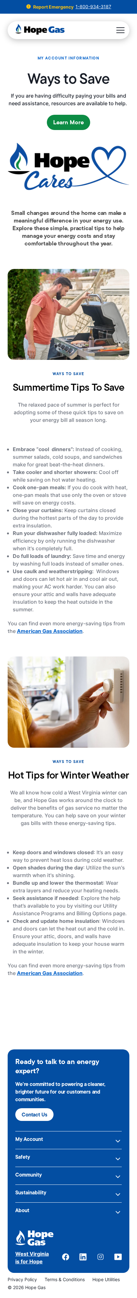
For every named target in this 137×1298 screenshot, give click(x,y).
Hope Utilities (106, 1279)
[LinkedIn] (83, 1257)
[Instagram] (100, 1257)
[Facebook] (65, 1257)
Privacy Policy (22, 1279)
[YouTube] (118, 1257)
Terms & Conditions (65, 1279)
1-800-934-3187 (93, 7)
